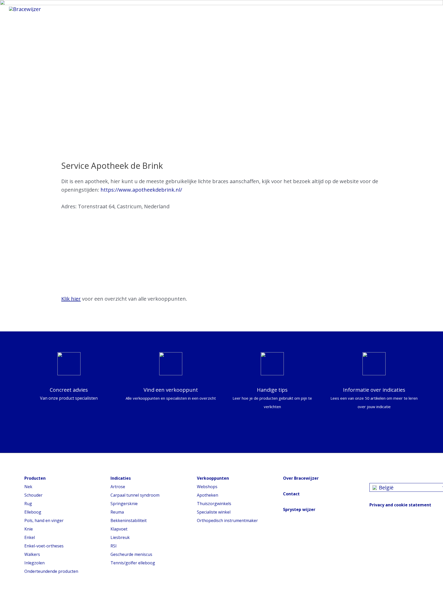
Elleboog (32, 512)
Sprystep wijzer (299, 509)
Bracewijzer (232, 9)
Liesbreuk (120, 537)
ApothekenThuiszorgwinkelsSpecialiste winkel (214, 503)
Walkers (32, 554)
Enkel (29, 537)
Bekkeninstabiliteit (128, 520)
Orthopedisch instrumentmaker (227, 520)
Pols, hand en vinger (44, 520)
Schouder (33, 495)
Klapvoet (118, 529)
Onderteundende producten (51, 571)
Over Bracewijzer (301, 478)
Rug (28, 503)
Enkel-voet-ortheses (44, 546)
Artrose (117, 486)
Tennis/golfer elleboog (132, 563)
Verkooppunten (279, 9)
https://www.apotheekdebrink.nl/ (141, 189)
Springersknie (124, 503)
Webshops (207, 486)
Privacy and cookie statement (400, 505)
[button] (312, 8)
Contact (291, 494)
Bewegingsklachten (180, 9)
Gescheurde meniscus (131, 554)
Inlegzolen (34, 563)
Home (64, 9)
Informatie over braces (113, 9)
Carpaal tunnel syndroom (134, 495)
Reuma (117, 512)
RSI (113, 546)
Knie (28, 529)
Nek (28, 486)
